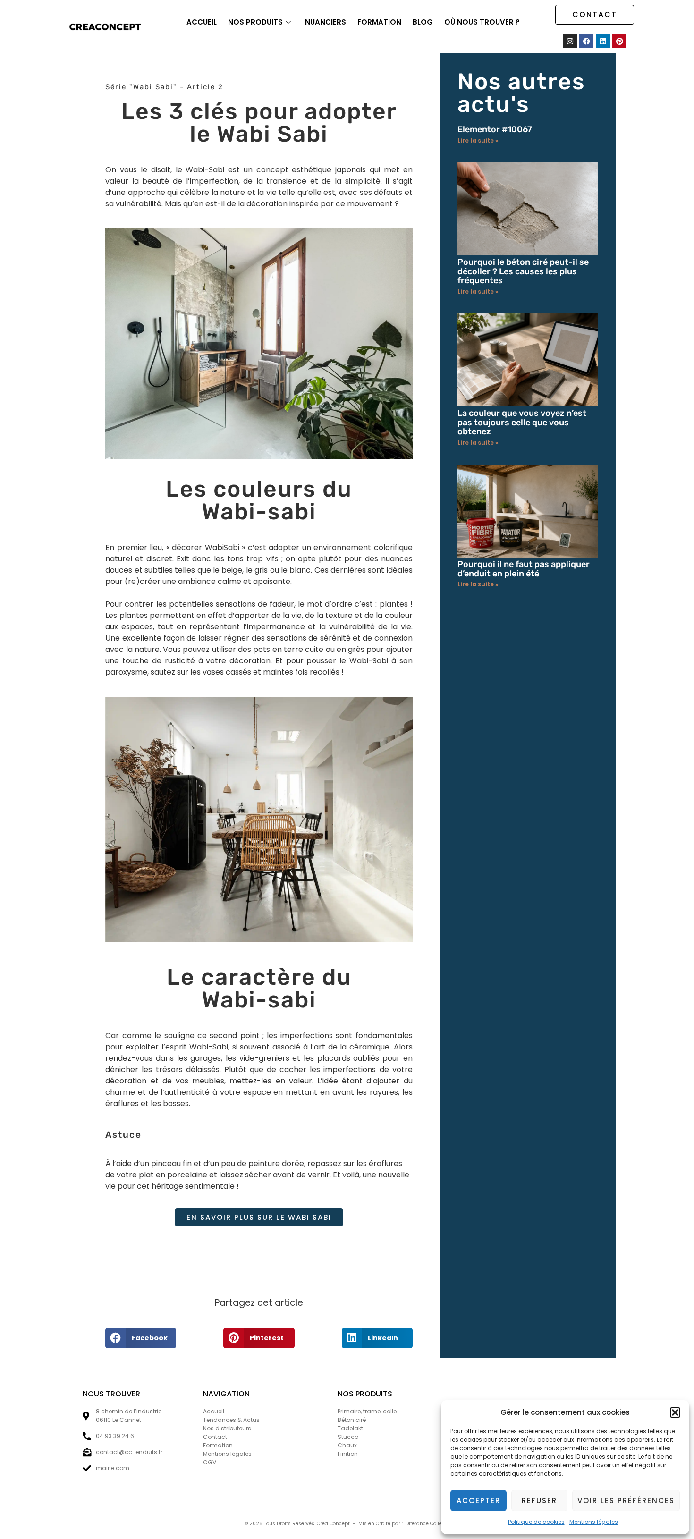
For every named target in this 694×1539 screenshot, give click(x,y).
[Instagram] (570, 41)
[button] (675, 1412)
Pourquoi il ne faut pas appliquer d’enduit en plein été (523, 569)
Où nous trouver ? (482, 22)
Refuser (539, 1500)
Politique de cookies (536, 1522)
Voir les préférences (626, 1500)
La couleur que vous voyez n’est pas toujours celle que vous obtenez (521, 422)
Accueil (201, 22)
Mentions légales (593, 1522)
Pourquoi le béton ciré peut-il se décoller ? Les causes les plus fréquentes (523, 271)
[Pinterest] (619, 41)
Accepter (478, 1500)
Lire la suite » (478, 140)
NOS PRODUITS (255, 22)
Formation (379, 22)
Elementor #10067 (494, 129)
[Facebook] (586, 41)
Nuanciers (325, 22)
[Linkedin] (603, 41)
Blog (423, 22)
